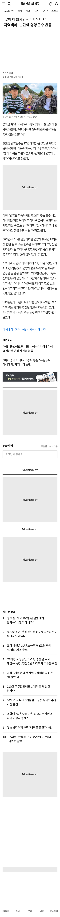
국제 (30, 911)
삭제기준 (53, 446)
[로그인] (56, 4)
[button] (3, 4)
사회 (42, 911)
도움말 (44, 446)
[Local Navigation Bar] (3, 4)
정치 (18, 911)
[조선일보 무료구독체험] (30, 377)
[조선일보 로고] (30, 4)
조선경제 (54, 911)
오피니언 (6, 911)
